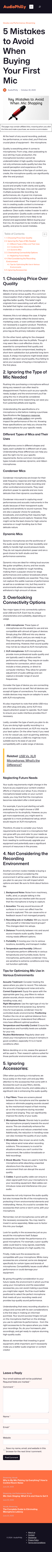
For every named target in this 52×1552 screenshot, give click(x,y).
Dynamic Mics (16, 250)
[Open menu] (31, 7)
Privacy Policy (33, 1540)
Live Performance (17, 23)
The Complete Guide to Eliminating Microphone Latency (20, 1510)
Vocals (6, 23)
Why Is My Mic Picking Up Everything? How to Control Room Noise (25, 1481)
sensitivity (7, 418)
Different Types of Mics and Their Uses (25, 244)
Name (6, 1416)
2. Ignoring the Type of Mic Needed (21, 241)
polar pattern (24, 418)
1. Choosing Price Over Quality (19, 238)
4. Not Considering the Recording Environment (20, 259)
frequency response (30, 415)
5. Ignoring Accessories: (16, 270)
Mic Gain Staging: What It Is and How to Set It (25, 1496)
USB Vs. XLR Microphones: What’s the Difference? (23, 760)
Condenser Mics (16, 247)
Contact (31, 1535)
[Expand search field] (39, 6)
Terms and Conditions (36, 1543)
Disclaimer (32, 1538)
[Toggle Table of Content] (43, 234)
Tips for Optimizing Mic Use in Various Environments (25, 265)
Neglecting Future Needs (19, 256)
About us (31, 1532)
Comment (8, 1387)
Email (6, 1427)
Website (7, 1437)
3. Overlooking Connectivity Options (22, 252)
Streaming (30, 23)
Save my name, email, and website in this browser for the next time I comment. (26, 1450)
